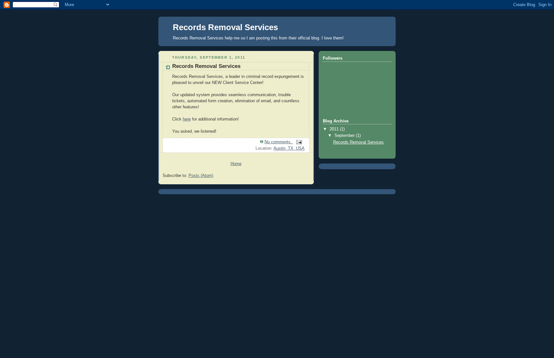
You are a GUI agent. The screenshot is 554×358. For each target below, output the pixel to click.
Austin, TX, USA (289, 148)
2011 (335, 129)
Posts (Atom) (201, 175)
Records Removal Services (206, 66)
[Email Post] (299, 142)
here (187, 119)
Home (236, 164)
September (345, 135)
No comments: (278, 142)
